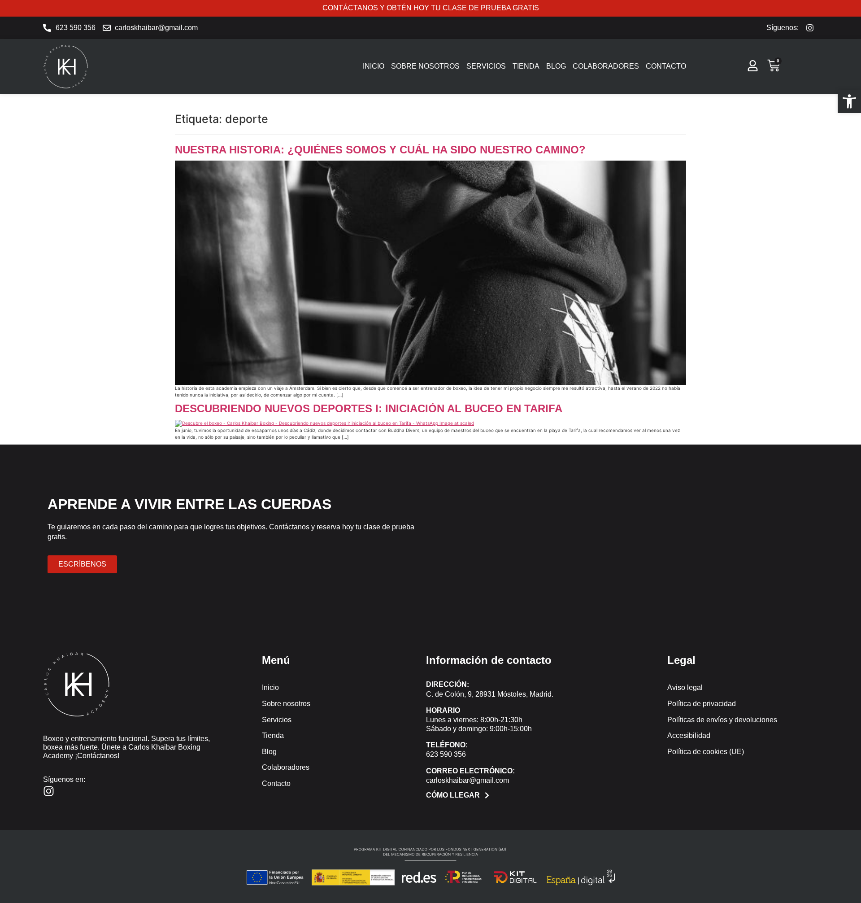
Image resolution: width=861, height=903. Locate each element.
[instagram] (812, 28)
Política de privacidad (701, 703)
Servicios (486, 66)
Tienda (526, 66)
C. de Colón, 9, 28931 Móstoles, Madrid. (489, 694)
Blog (556, 66)
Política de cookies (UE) (705, 751)
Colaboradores (606, 66)
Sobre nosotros (425, 66)
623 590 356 (446, 754)
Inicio (373, 66)
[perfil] (752, 65)
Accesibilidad (688, 735)
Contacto (666, 66)
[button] (849, 101)
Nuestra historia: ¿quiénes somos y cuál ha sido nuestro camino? (380, 150)
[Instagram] (48, 791)
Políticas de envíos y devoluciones (722, 720)
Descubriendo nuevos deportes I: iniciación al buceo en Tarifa (368, 408)
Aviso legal (685, 687)
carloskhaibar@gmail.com (467, 780)
